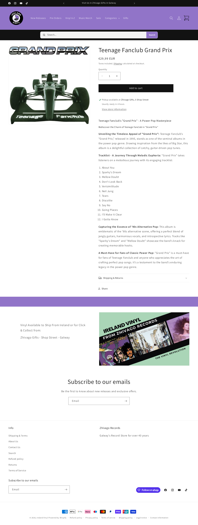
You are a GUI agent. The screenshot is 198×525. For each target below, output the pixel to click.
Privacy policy (92, 517)
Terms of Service (17, 470)
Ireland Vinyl (42, 517)
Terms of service (108, 517)
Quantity (103, 69)
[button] (112, 18)
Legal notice (141, 517)
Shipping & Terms (18, 435)
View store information (114, 109)
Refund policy (16, 458)
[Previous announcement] (63, 3)
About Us (13, 441)
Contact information (159, 517)
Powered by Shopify (58, 517)
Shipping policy (126, 517)
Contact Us (14, 447)
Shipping (118, 63)
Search (152, 35)
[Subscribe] (125, 401)
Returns (13, 464)
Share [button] (105, 288)
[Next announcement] (134, 3)
